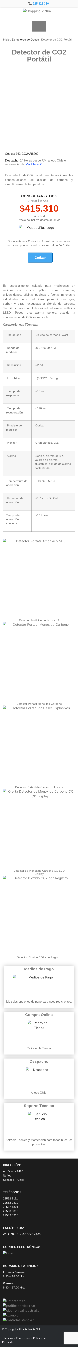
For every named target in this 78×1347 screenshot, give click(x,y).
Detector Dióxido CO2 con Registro (39, 957)
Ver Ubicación (35, 164)
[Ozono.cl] (11, 1315)
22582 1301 (10, 1206)
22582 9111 (10, 1198)
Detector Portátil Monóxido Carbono (39, 703)
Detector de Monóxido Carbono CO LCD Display (39, 872)
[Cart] (39, 26)
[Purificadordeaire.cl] (19, 1306)
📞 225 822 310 (38, 3)
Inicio (6, 39)
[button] (6, 26)
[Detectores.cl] (14, 1301)
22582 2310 (10, 1202)
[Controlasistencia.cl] (19, 1320)
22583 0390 (10, 1211)
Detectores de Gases (25, 39)
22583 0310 (10, 1215)
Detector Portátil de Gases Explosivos (39, 787)
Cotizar (40, 258)
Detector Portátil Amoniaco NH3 (39, 620)
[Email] (8, 1253)
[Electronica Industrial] (21, 1310)
